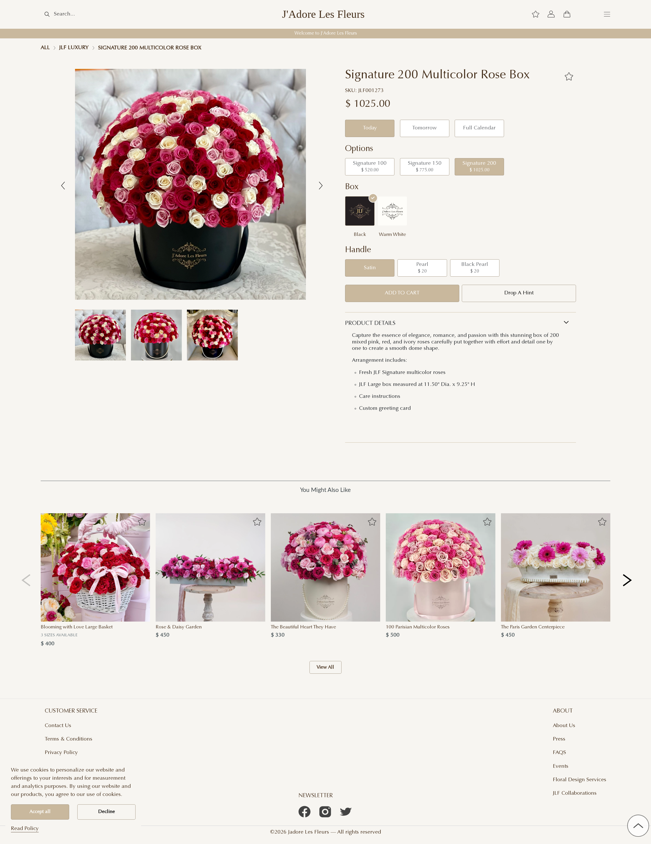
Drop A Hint (519, 293)
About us (564, 726)
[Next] (627, 580)
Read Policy (25, 829)
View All (325, 667)
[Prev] (26, 580)
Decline (106, 811)
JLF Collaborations (575, 793)
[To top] (638, 825)
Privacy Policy (61, 753)
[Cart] (567, 14)
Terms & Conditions (68, 739)
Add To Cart (402, 293)
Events (560, 766)
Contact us (58, 726)
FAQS (559, 753)
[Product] (95, 567)
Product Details (370, 323)
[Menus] (607, 14)
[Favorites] (569, 76)
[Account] (551, 14)
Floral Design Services (579, 780)
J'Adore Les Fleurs (323, 14)
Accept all (40, 811)
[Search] (47, 14)
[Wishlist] (535, 14)
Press (559, 739)
